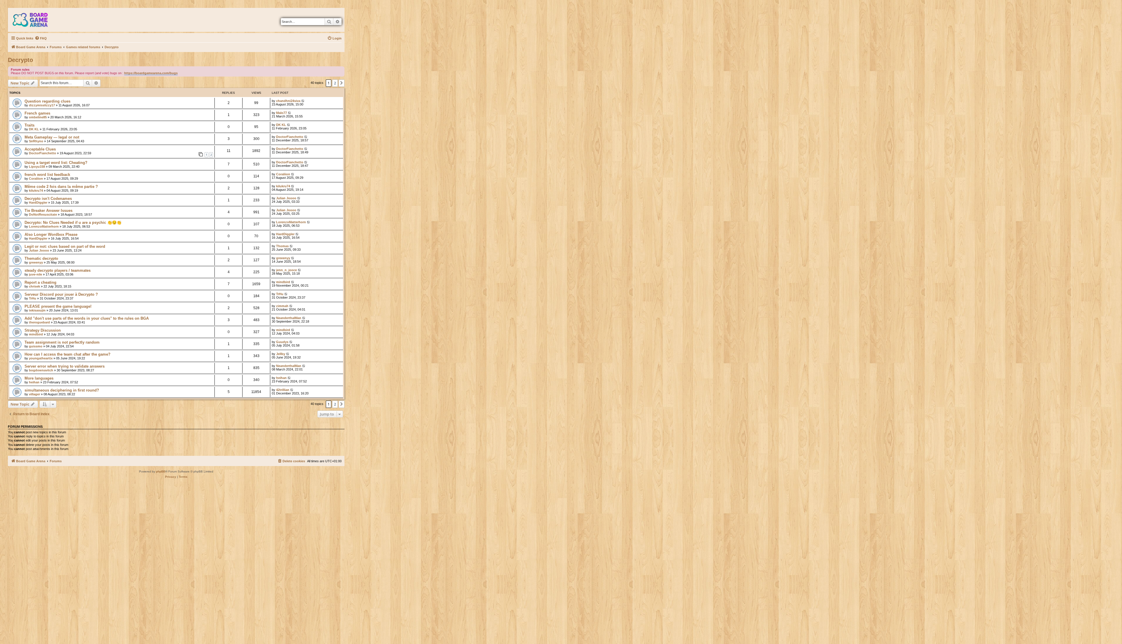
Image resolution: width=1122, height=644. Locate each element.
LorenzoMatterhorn (44, 226)
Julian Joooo (286, 198)
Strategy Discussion (43, 330)
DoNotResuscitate (43, 214)
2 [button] (335, 83)
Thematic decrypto (41, 258)
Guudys (282, 342)
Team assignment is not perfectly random (62, 342)
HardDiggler (38, 202)
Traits (29, 125)
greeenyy (36, 262)
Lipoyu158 (37, 166)
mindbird (283, 282)
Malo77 (281, 113)
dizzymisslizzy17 (42, 105)
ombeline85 (38, 117)
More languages (39, 378)
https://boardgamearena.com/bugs (151, 73)
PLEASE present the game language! (58, 306)
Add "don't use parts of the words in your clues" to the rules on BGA (87, 318)
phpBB (160, 471)
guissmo (35, 346)
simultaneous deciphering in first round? (62, 390)
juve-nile (35, 274)
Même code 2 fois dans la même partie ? (61, 186)
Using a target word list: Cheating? (56, 162)
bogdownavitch (41, 370)
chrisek (34, 286)
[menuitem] (41, 38)
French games (37, 113)
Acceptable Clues (40, 149)
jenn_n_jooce (286, 270)
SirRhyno (36, 141)
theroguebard (39, 322)
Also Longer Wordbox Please (51, 234)
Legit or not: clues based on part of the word (65, 246)
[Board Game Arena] (34, 19)
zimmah (282, 306)
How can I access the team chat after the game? (67, 354)
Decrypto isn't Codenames (48, 198)
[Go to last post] (303, 101)
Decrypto (20, 60)
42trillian (282, 390)
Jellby (280, 354)
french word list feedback (47, 174)
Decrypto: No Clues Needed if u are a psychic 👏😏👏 (73, 222)
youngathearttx (41, 358)
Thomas (282, 246)
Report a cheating (40, 282)
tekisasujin (37, 310)
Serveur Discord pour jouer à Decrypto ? (61, 294)
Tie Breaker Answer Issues (48, 210)
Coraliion (36, 178)
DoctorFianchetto (289, 137)
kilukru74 (36, 190)
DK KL (34, 129)
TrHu (32, 298)
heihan (34, 382)
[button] (341, 82)
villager (34, 394)
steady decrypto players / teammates (58, 270)
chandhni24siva (288, 101)
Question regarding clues (47, 101)
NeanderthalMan (288, 318)
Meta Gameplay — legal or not (52, 137)
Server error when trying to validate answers (65, 366)
